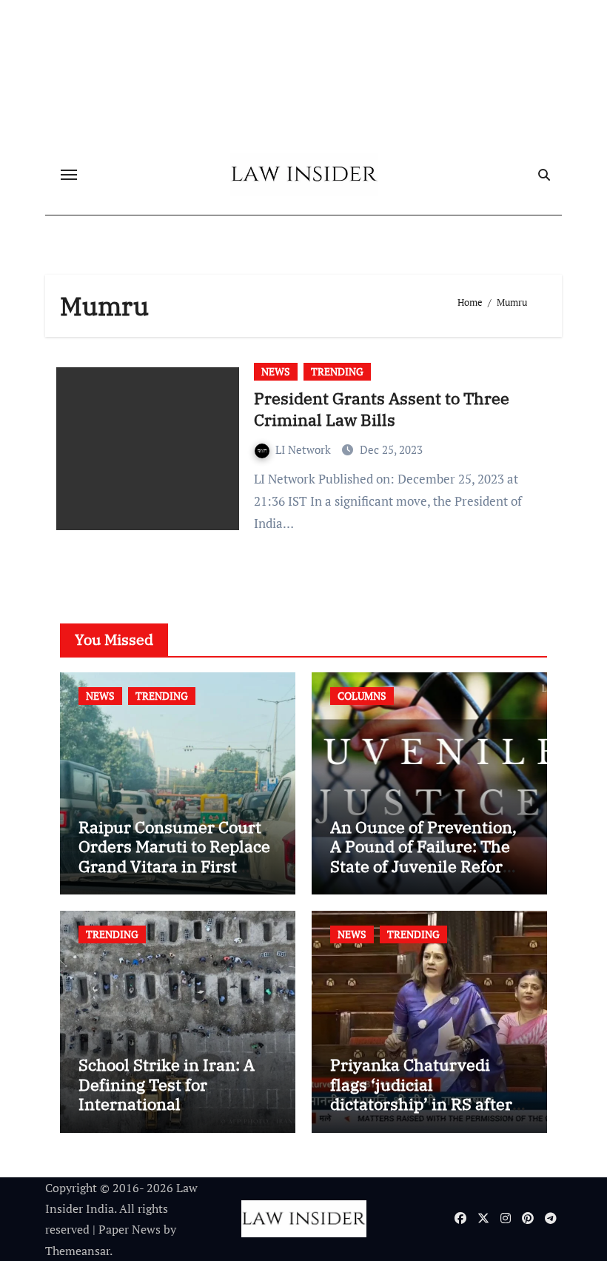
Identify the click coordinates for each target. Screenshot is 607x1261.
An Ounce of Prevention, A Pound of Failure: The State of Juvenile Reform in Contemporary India (424, 856)
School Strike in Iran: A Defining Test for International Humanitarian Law (166, 1094)
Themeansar (77, 1250)
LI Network (304, 449)
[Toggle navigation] (68, 174)
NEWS (275, 371)
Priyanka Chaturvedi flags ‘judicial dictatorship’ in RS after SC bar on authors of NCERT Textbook (421, 1104)
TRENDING (337, 371)
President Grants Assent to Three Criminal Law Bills (381, 408)
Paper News (129, 1229)
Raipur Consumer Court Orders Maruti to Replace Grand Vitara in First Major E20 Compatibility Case (174, 866)
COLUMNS (362, 696)
